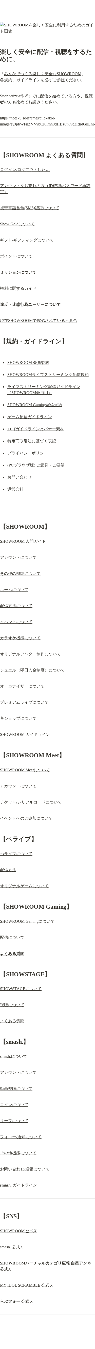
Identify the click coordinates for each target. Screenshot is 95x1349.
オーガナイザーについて (22, 686)
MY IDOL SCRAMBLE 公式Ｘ (26, 1285)
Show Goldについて (17, 224)
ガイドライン (18, 1185)
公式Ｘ (16, 1301)
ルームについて (14, 589)
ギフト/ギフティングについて (27, 240)
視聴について (12, 1005)
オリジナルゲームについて (24, 886)
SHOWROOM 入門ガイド (23, 541)
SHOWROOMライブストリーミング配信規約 (48, 374)
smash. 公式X (11, 1247)
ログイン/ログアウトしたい (25, 169)
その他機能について (18, 1153)
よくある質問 (12, 1021)
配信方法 (8, 870)
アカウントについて (18, 557)
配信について (12, 937)
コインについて (14, 1105)
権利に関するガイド (18, 288)
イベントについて (16, 622)
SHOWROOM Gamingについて (27, 921)
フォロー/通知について (21, 1137)
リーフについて (14, 1121)
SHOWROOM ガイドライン (25, 734)
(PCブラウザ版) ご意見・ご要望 (36, 465)
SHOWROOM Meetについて (25, 770)
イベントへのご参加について (26, 818)
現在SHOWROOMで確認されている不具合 (38, 320)
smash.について (13, 1056)
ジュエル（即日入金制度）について (32, 670)
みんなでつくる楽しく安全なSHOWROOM (42, 74)
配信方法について (16, 606)
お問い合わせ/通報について (25, 1169)
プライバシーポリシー (27, 453)
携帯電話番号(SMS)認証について (29, 208)
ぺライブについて (16, 854)
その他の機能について (20, 573)
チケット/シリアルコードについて (31, 802)
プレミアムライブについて (24, 702)
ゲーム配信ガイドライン (29, 417)
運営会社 (15, 489)
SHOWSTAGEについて (21, 989)
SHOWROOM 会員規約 (28, 362)
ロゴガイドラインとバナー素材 (35, 429)
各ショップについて (18, 718)
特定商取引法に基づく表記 (31, 441)
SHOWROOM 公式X (18, 1231)
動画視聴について (16, 1088)
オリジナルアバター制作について (30, 654)
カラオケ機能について (20, 638)
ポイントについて (16, 256)
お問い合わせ (19, 477)
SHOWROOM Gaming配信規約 (34, 405)
